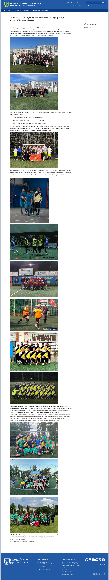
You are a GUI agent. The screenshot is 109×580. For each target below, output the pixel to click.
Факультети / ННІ (77, 5)
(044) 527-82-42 (41, 566)
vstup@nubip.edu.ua (67, 574)
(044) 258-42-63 (66, 570)
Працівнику (26, 10)
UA (66, 2)
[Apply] (103, 2)
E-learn (96, 5)
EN (68, 2)
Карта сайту (101, 564)
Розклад (103, 5)
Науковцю (36, 10)
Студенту (16, 10)
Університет (45, 10)
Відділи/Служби (88, 5)
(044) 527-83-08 (66, 572)
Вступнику (7, 10)
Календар (68, 5)
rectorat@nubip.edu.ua (43, 569)
